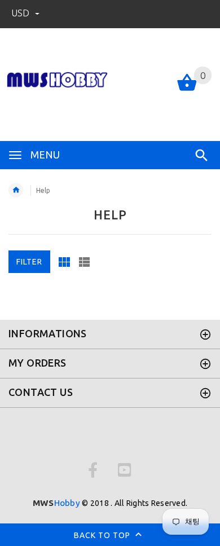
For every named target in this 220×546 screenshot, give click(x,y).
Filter (29, 261)
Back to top (103, 534)
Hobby (56, 503)
